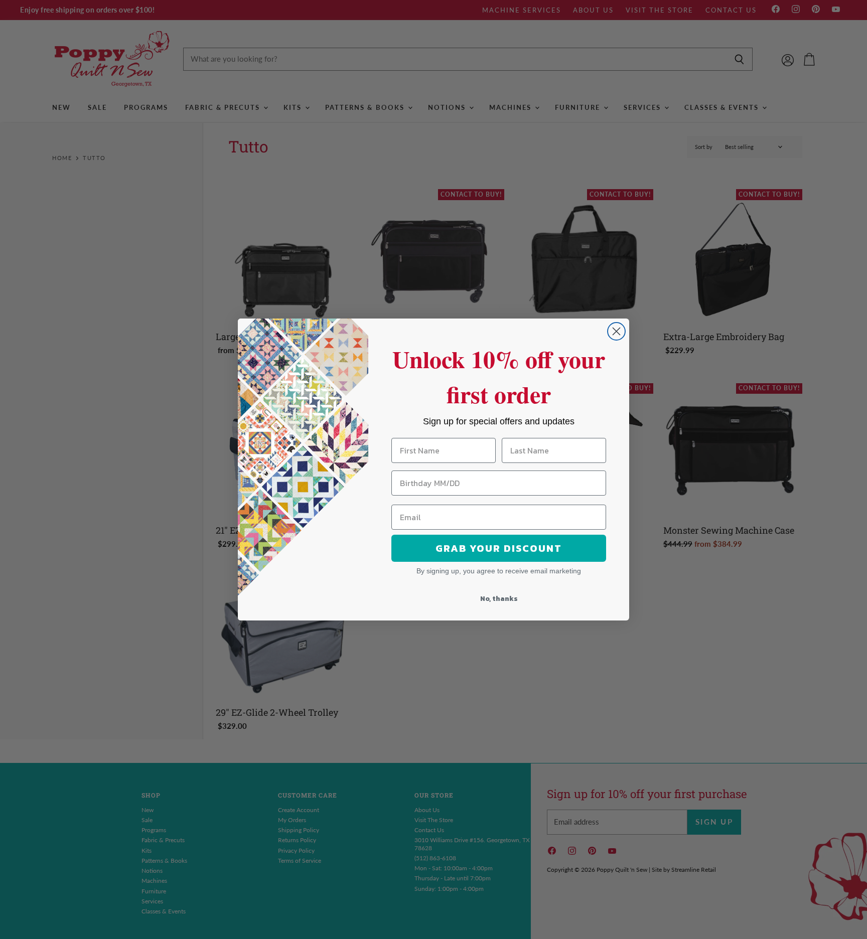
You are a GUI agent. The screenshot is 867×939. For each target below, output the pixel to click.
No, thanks (499, 598)
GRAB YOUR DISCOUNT (499, 548)
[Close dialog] (616, 331)
